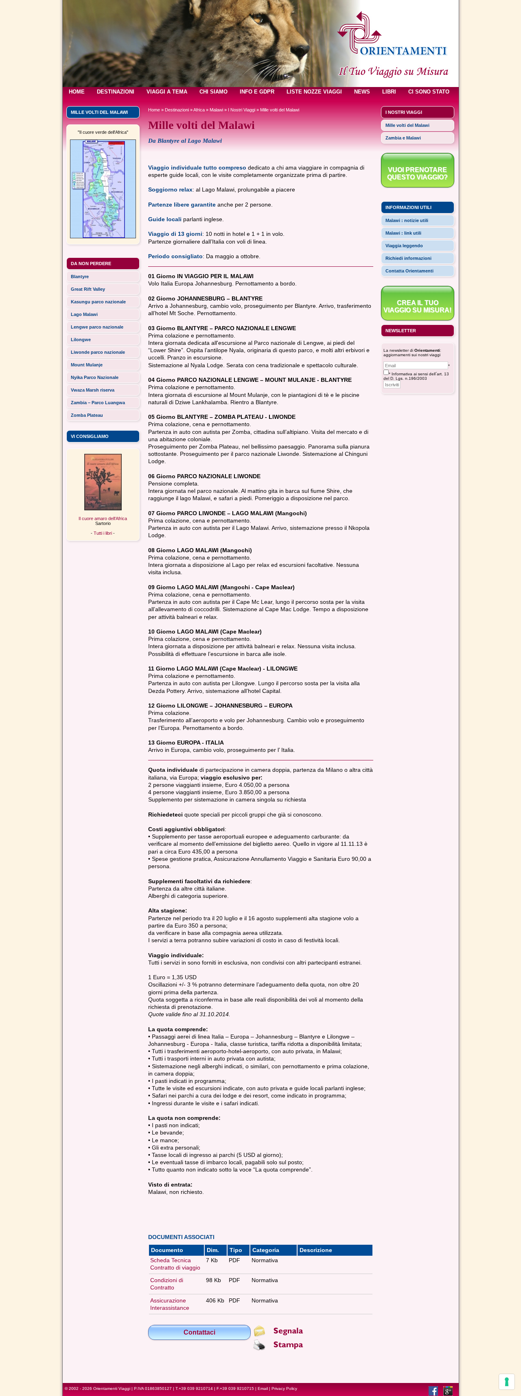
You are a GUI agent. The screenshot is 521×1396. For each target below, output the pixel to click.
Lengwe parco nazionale (97, 326)
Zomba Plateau (87, 415)
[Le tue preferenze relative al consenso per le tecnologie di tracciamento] (506, 1381)
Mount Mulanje (87, 364)
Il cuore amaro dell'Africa (103, 518)
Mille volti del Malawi (407, 125)
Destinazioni (177, 109)
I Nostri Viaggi (241, 109)
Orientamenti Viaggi (111, 1388)
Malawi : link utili (403, 233)
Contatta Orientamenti (409, 270)
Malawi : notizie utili (406, 220)
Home (154, 109)
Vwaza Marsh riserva (92, 390)
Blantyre (80, 276)
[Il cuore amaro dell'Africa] (103, 508)
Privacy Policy (284, 1388)
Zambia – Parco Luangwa (98, 402)
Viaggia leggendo (404, 245)
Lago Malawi (84, 314)
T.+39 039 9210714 (194, 1388)
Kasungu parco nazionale (98, 301)
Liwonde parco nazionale (98, 352)
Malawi (216, 109)
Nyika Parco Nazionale (94, 377)
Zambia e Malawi (403, 137)
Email (263, 1388)
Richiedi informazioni (408, 258)
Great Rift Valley (88, 289)
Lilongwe (81, 339)
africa (199, 109)
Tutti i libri (103, 533)
